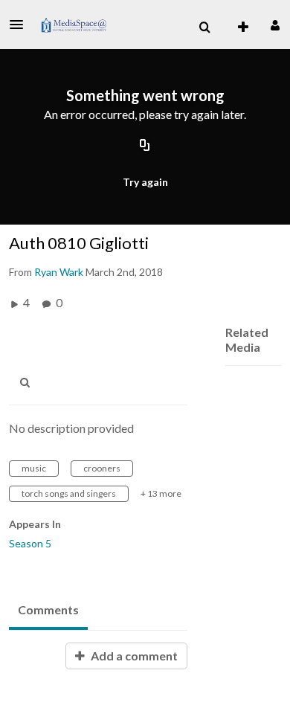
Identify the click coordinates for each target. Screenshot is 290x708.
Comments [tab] (48, 609)
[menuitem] (204, 27)
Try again (145, 182)
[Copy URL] (145, 146)
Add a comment (133, 656)
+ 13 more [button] (161, 493)
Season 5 (30, 543)
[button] (21, 24)
